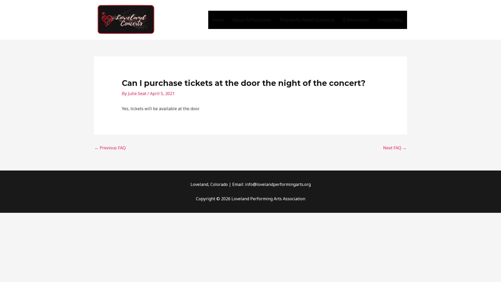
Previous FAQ (110, 148)
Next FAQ (395, 148)
